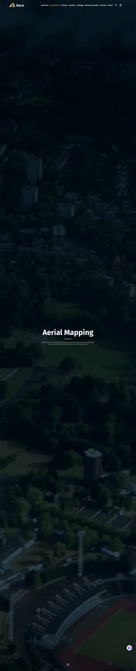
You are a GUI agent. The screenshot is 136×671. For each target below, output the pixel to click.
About (110, 5)
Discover (103, 5)
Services (72, 5)
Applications (55, 5)
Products (64, 5)
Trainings (80, 5)
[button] (125, 5)
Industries (45, 5)
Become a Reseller (92, 5)
